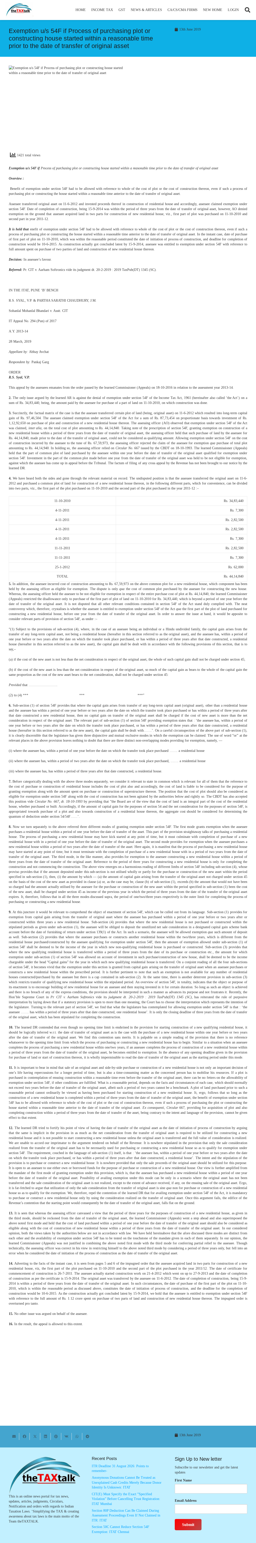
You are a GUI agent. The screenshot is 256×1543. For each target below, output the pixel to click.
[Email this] (14, 1436)
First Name (183, 1480)
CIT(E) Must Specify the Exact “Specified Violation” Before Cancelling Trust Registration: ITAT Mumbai (126, 1499)
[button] (115, 10)
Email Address (185, 1500)
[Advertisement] (190, 111)
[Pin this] (56, 1436)
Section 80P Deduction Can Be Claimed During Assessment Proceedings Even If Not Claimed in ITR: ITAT (126, 1515)
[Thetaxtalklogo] (19, 10)
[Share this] (24, 1436)
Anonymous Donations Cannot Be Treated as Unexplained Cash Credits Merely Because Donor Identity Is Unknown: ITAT (127, 1482)
